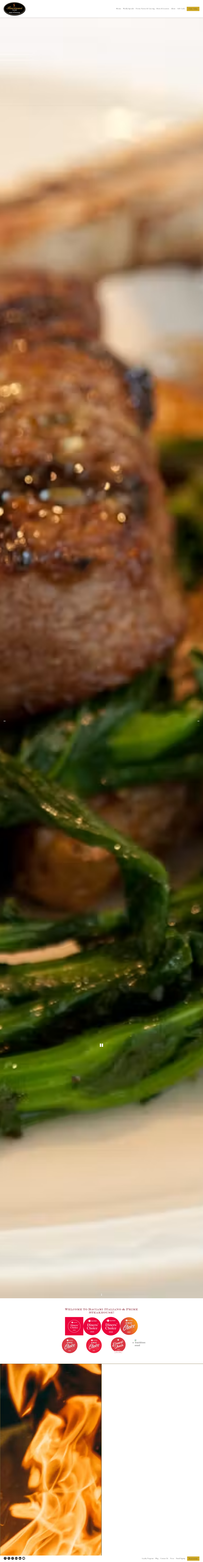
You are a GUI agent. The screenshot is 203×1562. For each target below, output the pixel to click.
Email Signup (180, 1558)
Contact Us (164, 1558)
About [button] (173, 9)
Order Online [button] (193, 9)
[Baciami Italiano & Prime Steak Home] (14, 8)
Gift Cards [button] (181, 9)
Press (172, 1558)
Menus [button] (118, 9)
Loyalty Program (148, 1558)
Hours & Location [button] (162, 9)
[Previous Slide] (4, 722)
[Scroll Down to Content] (101, 1296)
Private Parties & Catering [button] (145, 9)
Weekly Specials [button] (128, 9)
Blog (156, 1558)
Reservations (193, 1559)
